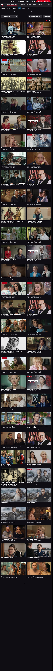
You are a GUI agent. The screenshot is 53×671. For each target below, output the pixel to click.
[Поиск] (49, 5)
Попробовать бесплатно (43, 1)
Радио (27, 1)
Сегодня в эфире (6, 12)
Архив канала (35, 12)
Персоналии (20, 1)
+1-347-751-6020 (4, 1)
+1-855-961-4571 (4, 0)
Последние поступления (21, 12)
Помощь (12, 1)
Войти (33, 1)
